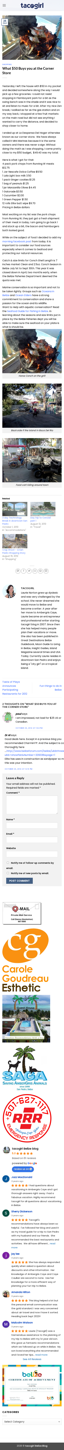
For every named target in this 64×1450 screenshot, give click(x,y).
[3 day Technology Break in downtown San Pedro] (14, 509)
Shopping (7, 64)
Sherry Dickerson (21, 1211)
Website (11, 848)
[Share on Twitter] (29, 571)
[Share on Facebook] (23, 571)
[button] (4, 5)
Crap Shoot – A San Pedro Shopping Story (13, 551)
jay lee (15, 1254)
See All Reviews (32, 1359)
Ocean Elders (23, 295)
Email (10, 833)
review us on (21, 1169)
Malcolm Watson (22, 1322)
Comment (13, 792)
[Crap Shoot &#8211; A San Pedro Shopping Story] (14, 541)
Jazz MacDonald (21, 1177)
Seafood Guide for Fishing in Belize (27, 311)
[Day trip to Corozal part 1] (42, 509)
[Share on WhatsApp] (18, 571)
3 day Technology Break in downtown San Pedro (14, 520)
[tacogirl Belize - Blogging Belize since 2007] (32, 5)
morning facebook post (16, 241)
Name (10, 819)
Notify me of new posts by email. (30, 873)
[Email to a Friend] (34, 571)
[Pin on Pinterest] (40, 571)
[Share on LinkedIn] (46, 571)
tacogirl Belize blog (25, 1149)
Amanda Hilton (20, 1292)
